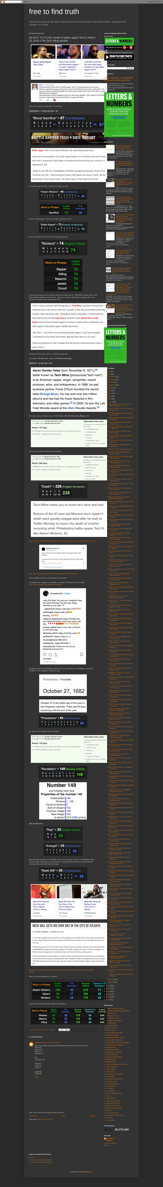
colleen (108, 1096)
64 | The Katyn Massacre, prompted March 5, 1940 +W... (119, 853)
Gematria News (111, 1059)
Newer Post (33, 1116)
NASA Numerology (112, 1035)
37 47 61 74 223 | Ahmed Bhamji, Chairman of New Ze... (118, 561)
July (109, 390)
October (110, 382)
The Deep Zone (111, 1023)
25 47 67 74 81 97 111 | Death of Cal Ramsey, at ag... (119, 669)
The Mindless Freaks (112, 1018)
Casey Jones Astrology (113, 1101)
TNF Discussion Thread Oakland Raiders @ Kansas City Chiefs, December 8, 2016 (125, 164)
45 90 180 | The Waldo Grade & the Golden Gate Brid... (119, 849)
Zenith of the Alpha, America (115, 1008)
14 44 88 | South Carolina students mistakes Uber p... (119, 452)
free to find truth (54, 11)
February (111, 979)
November (111, 379)
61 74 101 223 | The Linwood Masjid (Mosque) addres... (119, 894)
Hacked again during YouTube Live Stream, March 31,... (119, 405)
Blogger (90, 1172)
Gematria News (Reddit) (114, 1057)
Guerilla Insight (111, 1047)
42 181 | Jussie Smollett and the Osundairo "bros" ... (118, 583)
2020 (108, 371)
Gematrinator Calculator (113, 1052)
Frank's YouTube (111, 1067)
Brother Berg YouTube (113, 1105)
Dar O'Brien (109, 1089)
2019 (108, 374)
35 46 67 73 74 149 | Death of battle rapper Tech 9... (119, 696)
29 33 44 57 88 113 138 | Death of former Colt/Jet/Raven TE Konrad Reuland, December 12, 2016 (124, 183)
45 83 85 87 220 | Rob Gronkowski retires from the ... (119, 718)
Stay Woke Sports (111, 1025)
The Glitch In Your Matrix (114, 1020)
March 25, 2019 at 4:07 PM (50, 1043)
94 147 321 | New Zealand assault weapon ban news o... (119, 862)
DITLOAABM (110, 1076)
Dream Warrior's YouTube (114, 1074)
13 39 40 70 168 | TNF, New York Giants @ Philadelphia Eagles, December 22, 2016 (125, 234)
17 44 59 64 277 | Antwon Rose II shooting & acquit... (118, 754)
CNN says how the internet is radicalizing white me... (117, 957)
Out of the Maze (111, 1030)
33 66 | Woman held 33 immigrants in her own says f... (120, 489)
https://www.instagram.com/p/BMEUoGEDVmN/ (45, 584)
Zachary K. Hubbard (110, 1139)
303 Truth (109, 1118)
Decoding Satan (111, 1081)
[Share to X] (64, 1030)
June (110, 393)
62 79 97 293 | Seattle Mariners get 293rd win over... (119, 880)
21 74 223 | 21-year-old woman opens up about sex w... (120, 750)
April (109, 399)
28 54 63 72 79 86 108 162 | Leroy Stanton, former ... (119, 682)
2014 (108, 997)
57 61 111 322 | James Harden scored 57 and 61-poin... (120, 745)
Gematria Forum (111, 1062)
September (112, 385)
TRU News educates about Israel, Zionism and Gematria (118, 709)
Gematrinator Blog (112, 1054)
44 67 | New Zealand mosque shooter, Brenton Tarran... (120, 579)
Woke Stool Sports (112, 1016)
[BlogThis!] (62, 1030)
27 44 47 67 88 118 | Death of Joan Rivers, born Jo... (119, 660)
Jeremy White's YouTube (114, 1040)
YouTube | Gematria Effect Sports (41, 1160)
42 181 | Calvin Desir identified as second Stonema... (119, 574)
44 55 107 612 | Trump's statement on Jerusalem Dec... (120, 565)
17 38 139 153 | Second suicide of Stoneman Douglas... (119, 736)
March (110, 402)
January (111, 982)
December (111, 377)
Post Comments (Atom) (45, 1119)
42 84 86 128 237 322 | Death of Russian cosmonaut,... (118, 597)
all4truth (108, 1110)
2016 (108, 991)
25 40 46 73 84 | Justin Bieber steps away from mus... (119, 637)
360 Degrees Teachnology (114, 1115)
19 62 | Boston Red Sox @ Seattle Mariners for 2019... (119, 534)
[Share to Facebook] (66, 1030)
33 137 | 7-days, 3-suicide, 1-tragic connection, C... (119, 642)
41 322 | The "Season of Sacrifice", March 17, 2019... (119, 961)
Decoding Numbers (112, 1084)
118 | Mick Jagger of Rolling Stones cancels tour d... (119, 445)
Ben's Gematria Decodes (114, 1108)
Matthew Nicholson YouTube (115, 1037)
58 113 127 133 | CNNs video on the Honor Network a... (119, 493)
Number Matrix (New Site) (114, 1033)
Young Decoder (111, 1013)
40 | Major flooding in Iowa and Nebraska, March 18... (118, 943)
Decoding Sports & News (114, 1079)
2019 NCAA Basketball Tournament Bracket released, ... (119, 939)
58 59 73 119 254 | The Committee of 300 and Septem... (120, 903)
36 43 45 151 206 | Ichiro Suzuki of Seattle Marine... (119, 840)
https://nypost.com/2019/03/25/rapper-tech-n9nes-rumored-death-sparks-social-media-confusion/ (62, 541)
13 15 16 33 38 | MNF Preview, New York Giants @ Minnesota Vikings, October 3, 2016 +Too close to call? (125, 200)
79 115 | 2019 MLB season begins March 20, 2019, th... (119, 921)
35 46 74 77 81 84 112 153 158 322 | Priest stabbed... (120, 772)
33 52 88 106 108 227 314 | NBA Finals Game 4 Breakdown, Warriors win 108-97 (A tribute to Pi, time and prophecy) (125, 308)
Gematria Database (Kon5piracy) (116, 1064)
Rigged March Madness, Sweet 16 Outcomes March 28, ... (119, 498)
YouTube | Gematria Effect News (41, 1162)
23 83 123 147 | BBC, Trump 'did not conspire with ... (119, 723)
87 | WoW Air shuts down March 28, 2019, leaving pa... (119, 538)
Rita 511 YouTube (112, 1028)
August (110, 388)
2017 (108, 988)
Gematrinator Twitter (112, 1050)
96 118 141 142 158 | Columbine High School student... (120, 457)
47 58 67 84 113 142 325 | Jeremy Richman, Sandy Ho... (119, 714)
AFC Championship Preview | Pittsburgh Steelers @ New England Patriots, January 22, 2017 (121, 270)
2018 (108, 986)
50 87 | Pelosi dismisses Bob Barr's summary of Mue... (119, 525)
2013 (108, 1000)
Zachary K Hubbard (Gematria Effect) (118, 1011)
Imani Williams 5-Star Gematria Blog (117, 1042)
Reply (37, 1076)
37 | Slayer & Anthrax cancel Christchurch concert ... (117, 934)
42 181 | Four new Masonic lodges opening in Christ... (119, 885)
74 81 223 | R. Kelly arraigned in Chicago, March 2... (118, 799)
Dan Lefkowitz (110, 1091)
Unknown (38, 1043)
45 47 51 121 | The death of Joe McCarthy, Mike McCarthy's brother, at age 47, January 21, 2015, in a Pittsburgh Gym (125, 218)
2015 (108, 994)
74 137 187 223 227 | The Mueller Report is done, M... (119, 790)
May (109, 396)
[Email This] (59, 1030)
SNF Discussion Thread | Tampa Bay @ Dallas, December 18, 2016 (124, 252)
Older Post (93, 1116)
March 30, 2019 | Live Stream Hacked (120, 449)
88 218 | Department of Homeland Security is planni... (119, 466)
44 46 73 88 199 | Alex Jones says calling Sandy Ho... (119, 462)
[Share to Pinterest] (69, 1030)
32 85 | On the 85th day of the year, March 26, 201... (119, 610)
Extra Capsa (110, 1071)
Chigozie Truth (111, 1098)
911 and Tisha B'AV (112, 1113)
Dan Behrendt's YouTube (114, 1093)
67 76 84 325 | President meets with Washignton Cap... (119, 606)
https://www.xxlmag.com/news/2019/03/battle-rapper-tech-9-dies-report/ (53, 573)
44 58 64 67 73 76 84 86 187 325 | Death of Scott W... (119, 673)
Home (63, 1116)
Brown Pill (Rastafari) (113, 1103)
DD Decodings (111, 1086)
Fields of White (111, 1069)
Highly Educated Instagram (115, 1045)
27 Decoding (110, 1120)
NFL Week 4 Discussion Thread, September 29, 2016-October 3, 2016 (123, 147)
